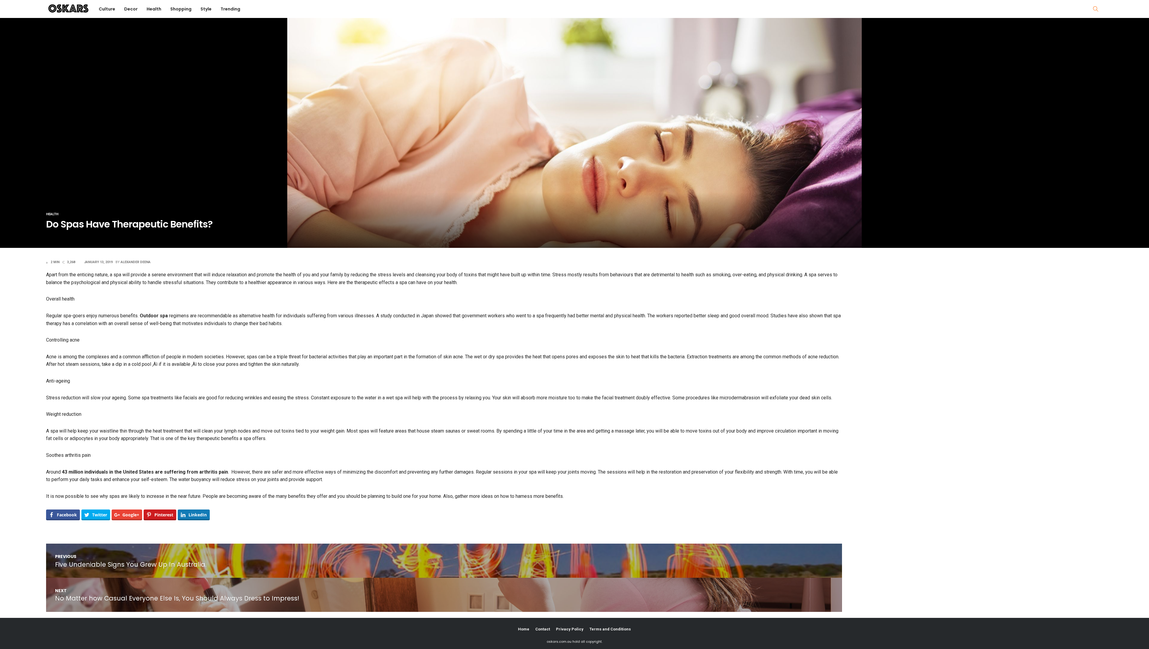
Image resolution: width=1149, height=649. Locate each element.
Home (523, 629)
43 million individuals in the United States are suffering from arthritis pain (145, 472)
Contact (542, 629)
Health (154, 9)
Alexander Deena (136, 262)
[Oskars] (68, 8)
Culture (107, 9)
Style (206, 9)
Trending (230, 9)
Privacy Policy (569, 629)
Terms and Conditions (610, 629)
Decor (131, 9)
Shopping (181, 9)
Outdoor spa (154, 316)
